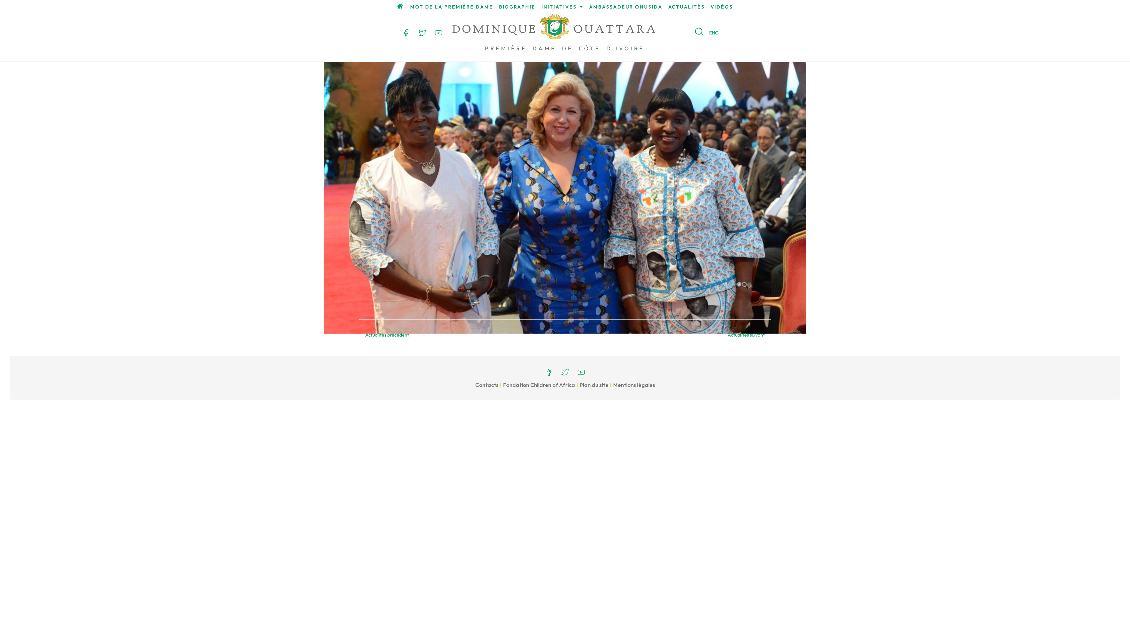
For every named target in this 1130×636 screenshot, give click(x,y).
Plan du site (594, 385)
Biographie (517, 7)
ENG (714, 33)
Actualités (686, 7)
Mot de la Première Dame (451, 7)
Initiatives (559, 7)
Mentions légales (634, 385)
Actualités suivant (749, 335)
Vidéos (722, 7)
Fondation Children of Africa (539, 385)
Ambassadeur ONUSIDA (625, 7)
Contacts (486, 385)
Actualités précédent (384, 335)
